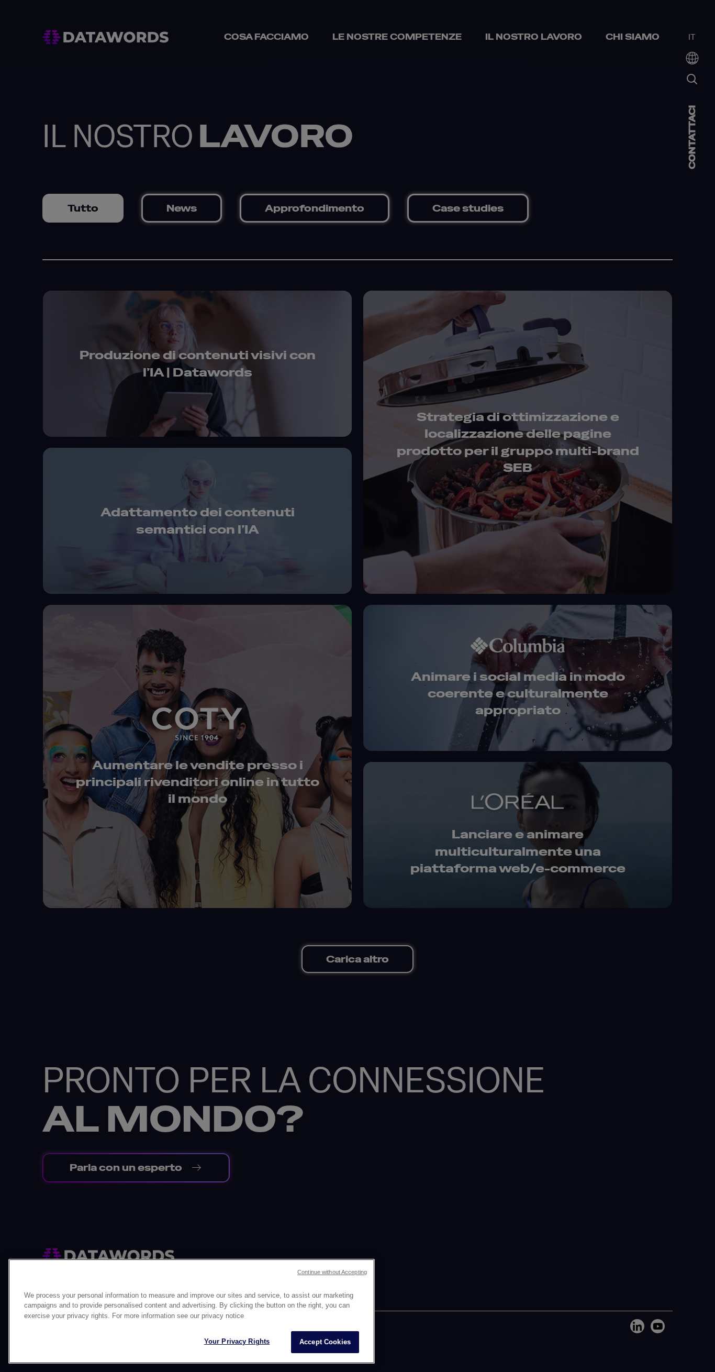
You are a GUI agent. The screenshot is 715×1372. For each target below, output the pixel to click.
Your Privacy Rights (237, 1341)
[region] (191, 1311)
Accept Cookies (325, 1342)
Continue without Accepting (332, 1272)
